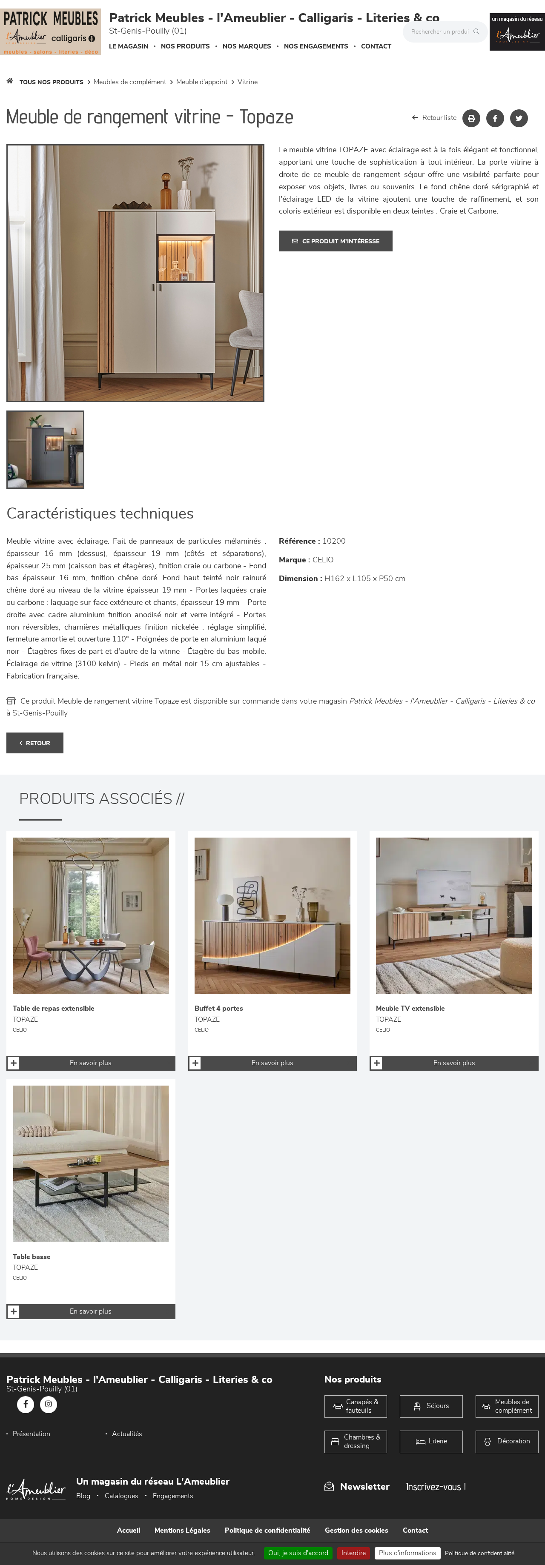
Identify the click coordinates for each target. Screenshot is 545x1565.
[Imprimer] (471, 118)
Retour (38, 744)
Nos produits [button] (185, 46)
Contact (376, 46)
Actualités (127, 1434)
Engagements (173, 1496)
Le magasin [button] (128, 46)
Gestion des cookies (356, 1530)
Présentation (31, 1434)
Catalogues (121, 1496)
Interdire (353, 1553)
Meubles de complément (130, 82)
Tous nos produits (51, 83)
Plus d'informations (407, 1553)
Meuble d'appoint (201, 82)
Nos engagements (316, 46)
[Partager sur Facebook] (495, 118)
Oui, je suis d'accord (298, 1553)
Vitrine (248, 82)
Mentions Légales (182, 1530)
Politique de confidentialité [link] (479, 1553)
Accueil (128, 1530)
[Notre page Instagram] (48, 1404)
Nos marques (247, 46)
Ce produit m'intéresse (340, 242)
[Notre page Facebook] (25, 1404)
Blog (83, 1496)
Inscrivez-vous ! (436, 1486)
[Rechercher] (478, 32)
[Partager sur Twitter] (519, 118)
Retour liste (439, 117)
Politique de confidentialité (267, 1530)
